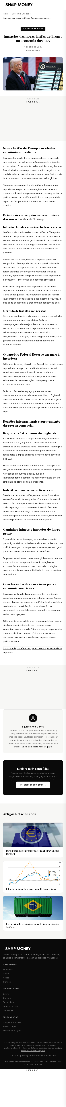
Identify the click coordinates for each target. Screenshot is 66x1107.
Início (5, 14)
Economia (8, 969)
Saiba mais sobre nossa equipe (37, 746)
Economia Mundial (20, 14)
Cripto (6, 973)
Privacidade (8, 1002)
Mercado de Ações (12, 1030)
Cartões (7, 982)
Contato (7, 998)
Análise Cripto (10, 1026)
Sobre (6, 994)
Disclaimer (8, 1010)
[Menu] (60, 5)
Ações (6, 977)
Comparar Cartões (12, 1022)
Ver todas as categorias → (33, 785)
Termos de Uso (10, 1006)
